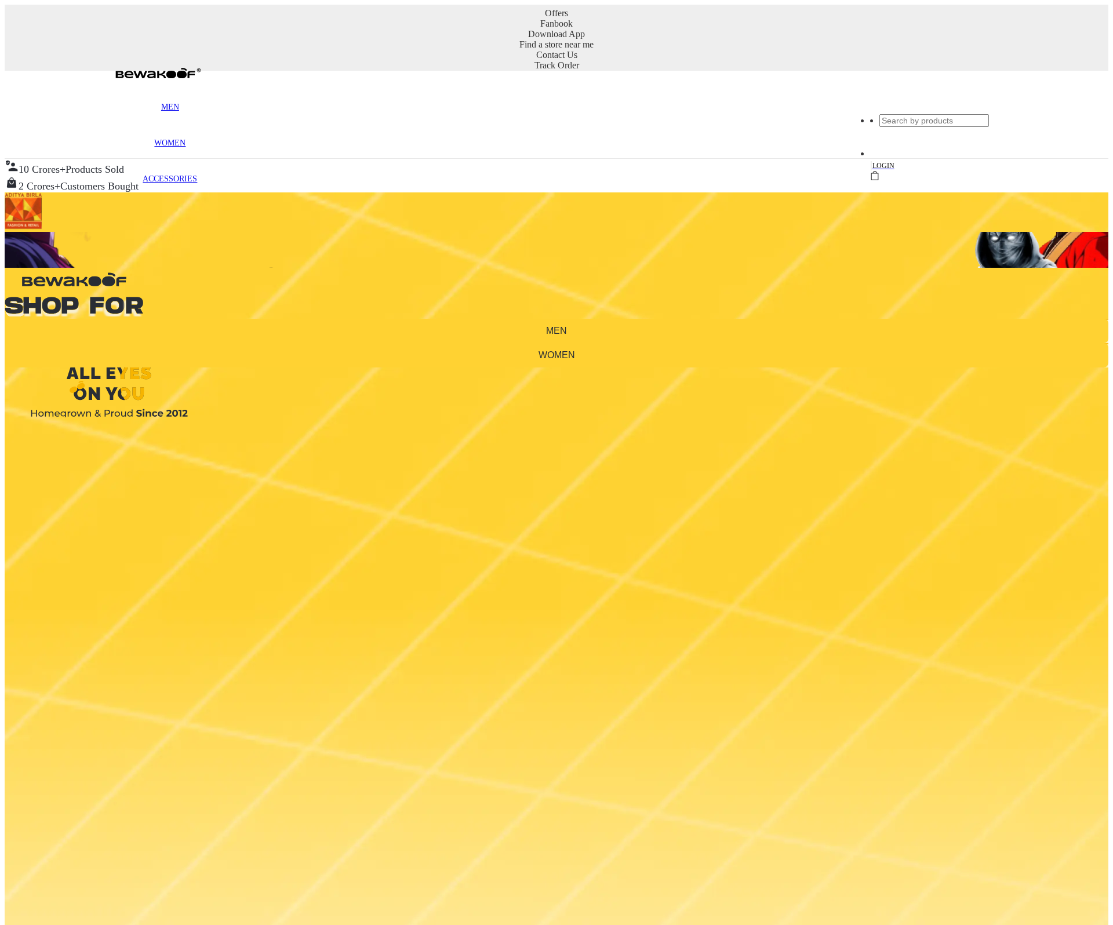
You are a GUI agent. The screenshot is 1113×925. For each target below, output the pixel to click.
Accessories (170, 178)
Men (170, 107)
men (556, 331)
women (557, 355)
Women (170, 143)
